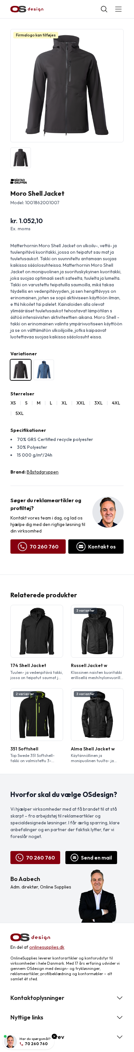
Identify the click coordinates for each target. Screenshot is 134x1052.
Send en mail (96, 857)
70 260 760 (44, 546)
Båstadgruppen (43, 472)
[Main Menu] (118, 9)
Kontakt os (102, 546)
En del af (37, 947)
